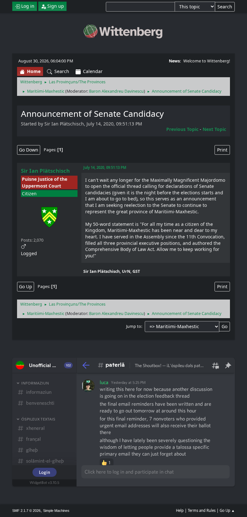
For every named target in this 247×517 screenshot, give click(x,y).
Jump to (133, 326)
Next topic (214, 129)
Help (180, 510)
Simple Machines (56, 510)
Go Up (25, 286)
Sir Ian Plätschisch (45, 170)
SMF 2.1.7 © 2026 (26, 510)
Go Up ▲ (227, 510)
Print (222, 150)
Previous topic (182, 129)
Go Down (28, 150)
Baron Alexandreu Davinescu (116, 91)
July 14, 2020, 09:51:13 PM (104, 167)
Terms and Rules (201, 510)
